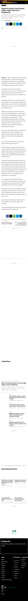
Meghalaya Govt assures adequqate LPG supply (20, 481)
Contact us (24, 563)
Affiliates (23, 565)
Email (22, 567)
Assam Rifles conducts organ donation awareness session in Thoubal (17, 397)
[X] (10, 24)
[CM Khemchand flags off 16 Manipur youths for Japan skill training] (4, 423)
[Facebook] (7, 24)
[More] (23, 24)
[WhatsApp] (14, 24)
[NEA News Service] (2, 20)
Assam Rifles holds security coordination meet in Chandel (17, 405)
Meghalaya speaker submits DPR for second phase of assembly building (17, 415)
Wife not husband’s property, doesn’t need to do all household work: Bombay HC (21, 224)
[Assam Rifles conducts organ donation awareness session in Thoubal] (4, 397)
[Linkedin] (20, 24)
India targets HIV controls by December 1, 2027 (7, 499)
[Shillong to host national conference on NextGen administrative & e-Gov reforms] (7, 475)
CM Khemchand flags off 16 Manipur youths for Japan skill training (17, 424)
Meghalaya (4, 5)
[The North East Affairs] (10, 2)
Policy (3, 594)
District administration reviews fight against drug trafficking (13, 384)
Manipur (3, 381)
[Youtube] (6, 550)
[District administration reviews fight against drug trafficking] (14, 371)
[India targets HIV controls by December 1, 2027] (7, 492)
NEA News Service (8, 20)
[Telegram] (17, 24)
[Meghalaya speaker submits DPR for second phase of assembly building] (4, 415)
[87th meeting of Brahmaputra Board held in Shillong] (21, 492)
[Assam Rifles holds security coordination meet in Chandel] (4, 406)
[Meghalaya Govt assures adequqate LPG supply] (21, 475)
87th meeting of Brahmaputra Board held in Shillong (19, 499)
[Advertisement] (14, 61)
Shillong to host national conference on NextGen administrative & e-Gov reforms (7, 482)
